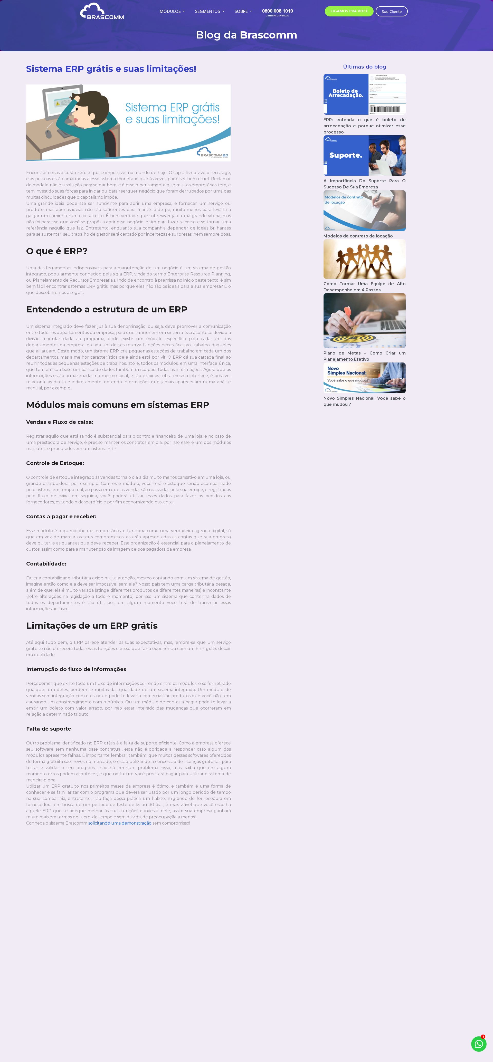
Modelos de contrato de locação (358, 236)
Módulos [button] (171, 11)
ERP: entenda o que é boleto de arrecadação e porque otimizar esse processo (365, 126)
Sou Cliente (392, 11)
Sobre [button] (242, 11)
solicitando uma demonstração (120, 823)
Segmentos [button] (208, 11)
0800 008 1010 (277, 11)
